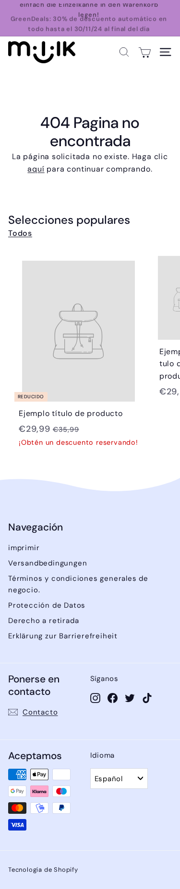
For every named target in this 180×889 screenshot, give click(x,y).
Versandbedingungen (47, 563)
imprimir (23, 548)
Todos (20, 233)
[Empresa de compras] (144, 52)
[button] (124, 52)
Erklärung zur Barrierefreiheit (63, 636)
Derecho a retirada (43, 620)
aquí (35, 169)
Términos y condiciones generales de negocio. (78, 584)
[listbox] (119, 778)
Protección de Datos (46, 605)
